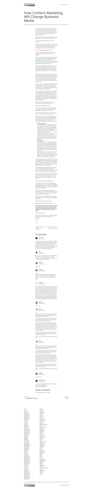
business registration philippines (40, 386)
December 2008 (26, 444)
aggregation (41, 413)
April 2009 (25, 439)
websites (41, 471)
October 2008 (26, 446)
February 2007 (26, 471)
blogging (41, 415)
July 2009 (25, 435)
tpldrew (40, 308)
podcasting (41, 446)
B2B (40, 414)
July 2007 (25, 465)
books (40, 418)
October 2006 (26, 476)
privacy (41, 449)
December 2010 (26, 414)
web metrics (41, 470)
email (40, 425)
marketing (56, 228)
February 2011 (26, 413)
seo (40, 457)
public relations (42, 451)
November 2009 (26, 430)
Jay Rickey (41, 282)
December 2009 (26, 429)
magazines (41, 434)
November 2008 (26, 445)
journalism (41, 430)
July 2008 (25, 450)
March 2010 (26, 425)
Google (41, 428)
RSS (40, 455)
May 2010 (25, 423)
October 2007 (26, 461)
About (60, 4)
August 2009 (26, 434)
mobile (41, 439)
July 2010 (25, 420)
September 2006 (26, 477)
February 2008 (26, 456)
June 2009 (25, 436)
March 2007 (26, 470)
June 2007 (25, 466)
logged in (41, 392)
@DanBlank (37, 217)
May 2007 (25, 467)
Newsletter (64, 4)
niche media (41, 444)
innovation (41, 429)
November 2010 (26, 415)
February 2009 (26, 441)
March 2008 (26, 455)
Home (68, 4)
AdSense (41, 410)
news (40, 440)
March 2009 (26, 440)
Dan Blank (37, 229)
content (53, 228)
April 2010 (25, 424)
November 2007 (26, 460)
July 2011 (25, 410)
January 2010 (26, 428)
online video (41, 445)
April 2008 (25, 454)
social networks (42, 460)
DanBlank (40, 262)
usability (41, 466)
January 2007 (26, 472)
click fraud (41, 420)
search (41, 456)
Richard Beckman (38, 203)
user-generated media (43, 467)
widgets (41, 472)
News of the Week (42, 441)
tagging (41, 462)
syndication (41, 461)
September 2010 (26, 418)
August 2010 (26, 419)
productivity (41, 450)
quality (41, 454)
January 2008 (26, 457)
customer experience (43, 424)
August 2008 (26, 449)
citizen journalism (42, 419)
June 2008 (25, 451)
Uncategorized (42, 465)
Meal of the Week (42, 436)
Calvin (40, 251)
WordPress (67, 485)
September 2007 (26, 462)
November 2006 (26, 475)
